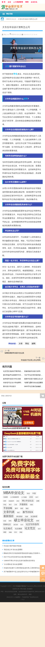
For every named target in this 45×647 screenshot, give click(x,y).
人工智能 (24, 497)
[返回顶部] (42, 579)
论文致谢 (18, 528)
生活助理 (34, 516)
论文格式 (7, 528)
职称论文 (7, 524)
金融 (10, 532)
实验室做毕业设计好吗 (32, 371)
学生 (15, 73)
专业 (28, 493)
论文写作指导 (32, 524)
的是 (4, 521)
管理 (26, 2)
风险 (21, 532)
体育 (4, 501)
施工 (18, 512)
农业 (18, 501)
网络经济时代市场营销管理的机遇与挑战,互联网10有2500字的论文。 (23, 553)
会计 (37, 497)
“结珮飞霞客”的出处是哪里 (33, 382)
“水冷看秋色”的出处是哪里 (13, 564)
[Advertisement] (22, 624)
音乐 (15, 532)
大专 (7, 66)
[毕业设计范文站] (22, 7)
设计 (39, 529)
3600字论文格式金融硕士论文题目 (34, 386)
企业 (9, 2)
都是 (4, 532)
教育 (22, 508)
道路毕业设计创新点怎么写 (34, 379)
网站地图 (23, 589)
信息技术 (11, 501)
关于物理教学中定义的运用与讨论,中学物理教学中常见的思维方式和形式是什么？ (23, 571)
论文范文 (30, 528)
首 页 (3, 2)
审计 (10, 504)
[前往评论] (42, 573)
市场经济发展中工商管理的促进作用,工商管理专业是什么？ (23, 568)
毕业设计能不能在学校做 (12, 546)
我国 (31, 504)
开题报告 (23, 504)
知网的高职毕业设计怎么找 (14, 353)
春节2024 (28, 512)
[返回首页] (42, 567)
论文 (22, 524)
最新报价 (8, 516)
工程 (15, 504)
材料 (26, 98)
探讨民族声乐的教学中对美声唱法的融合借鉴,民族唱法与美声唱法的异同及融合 (13, 375)
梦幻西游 (19, 516)
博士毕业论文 (28, 500)
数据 (27, 508)
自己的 (16, 524)
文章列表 (9, 512)
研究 (10, 521)
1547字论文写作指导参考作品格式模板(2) (34, 375)
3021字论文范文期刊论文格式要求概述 (18, 557)
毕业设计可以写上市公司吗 (30, 360)
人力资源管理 (18, 2)
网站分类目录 (38, 586)
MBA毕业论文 (11, 19)
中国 (34, 493)
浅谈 (26, 516)
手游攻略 (7, 507)
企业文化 (34, 2)
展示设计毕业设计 (9, 386)
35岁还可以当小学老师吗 (12, 382)
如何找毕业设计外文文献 (12, 379)
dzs (8, 34)
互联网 (5, 497)
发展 (37, 501)
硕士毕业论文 (23, 520)
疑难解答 (30, 589)
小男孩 (22, 599)
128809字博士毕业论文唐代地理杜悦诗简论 (19, 560)
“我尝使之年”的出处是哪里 (13, 549)
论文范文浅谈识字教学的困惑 (13, 371)
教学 (16, 508)
